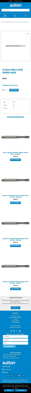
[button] (27, 33)
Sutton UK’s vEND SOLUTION (9, 356)
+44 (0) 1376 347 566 (15, 325)
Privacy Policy (21, 381)
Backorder (14, 90)
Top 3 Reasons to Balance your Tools (11, 358)
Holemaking (6, 22)
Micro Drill (12, 22)
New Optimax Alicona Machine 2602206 (12, 354)
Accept (9, 390)
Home (2, 22)
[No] (29, 388)
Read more (21, 390)
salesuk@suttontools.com (15, 327)
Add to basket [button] (15, 159)
